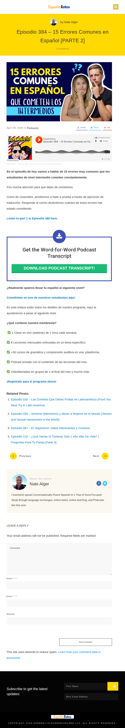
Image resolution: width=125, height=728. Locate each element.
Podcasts (33, 128)
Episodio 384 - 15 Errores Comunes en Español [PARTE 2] (40, 164)
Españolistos (11, 164)
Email (12, 596)
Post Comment (85, 642)
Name (12, 578)
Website (11, 614)
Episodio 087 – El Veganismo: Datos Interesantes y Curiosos (50, 428)
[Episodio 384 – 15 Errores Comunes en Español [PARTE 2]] (59, 91)
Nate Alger (71, 22)
